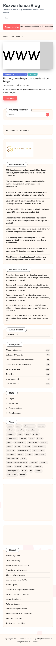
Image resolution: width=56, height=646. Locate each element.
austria (9, 426)
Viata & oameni (12, 384)
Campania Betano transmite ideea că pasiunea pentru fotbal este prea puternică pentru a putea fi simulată (27, 220)
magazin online (38, 450)
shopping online (12, 471)
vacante (38, 471)
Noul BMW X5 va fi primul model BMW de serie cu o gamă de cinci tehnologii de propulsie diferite (27, 193)
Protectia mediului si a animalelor (19, 359)
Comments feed (15, 408)
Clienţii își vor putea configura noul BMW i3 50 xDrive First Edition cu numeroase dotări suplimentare (25, 184)
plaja (23, 458)
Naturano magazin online (16, 609)
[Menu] (6, 18)
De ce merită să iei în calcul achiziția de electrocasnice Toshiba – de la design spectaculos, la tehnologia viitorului (28, 277)
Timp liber (32, 74)
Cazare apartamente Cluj (16, 580)
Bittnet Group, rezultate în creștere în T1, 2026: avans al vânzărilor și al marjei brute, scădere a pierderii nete (26, 240)
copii (20, 434)
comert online (32, 430)
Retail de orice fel (13, 369)
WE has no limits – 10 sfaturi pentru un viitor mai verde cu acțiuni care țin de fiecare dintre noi (27, 318)
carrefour (20, 430)
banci (18, 426)
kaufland (27, 446)
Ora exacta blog (13, 560)
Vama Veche (11, 475)
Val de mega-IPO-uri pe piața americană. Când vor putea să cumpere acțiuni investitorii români (27, 230)
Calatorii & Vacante (14, 355)
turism (24, 471)
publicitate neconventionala (17, 462)
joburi (9, 446)
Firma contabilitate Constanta (19, 613)
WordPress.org (15, 413)
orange (29, 454)
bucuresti (41, 426)
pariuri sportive (12, 458)
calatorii (10, 430)
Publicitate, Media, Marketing (15, 74)
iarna (9, 442)
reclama (34, 462)
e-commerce (12, 438)
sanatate (28, 466)
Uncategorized (12, 379)
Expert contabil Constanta (17, 594)
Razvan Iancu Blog (21, 5)
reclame (43, 462)
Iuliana (8, 305)
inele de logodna (13, 556)
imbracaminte (19, 442)
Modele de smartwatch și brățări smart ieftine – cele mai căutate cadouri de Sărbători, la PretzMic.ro (27, 308)
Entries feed (14, 403)
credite (35, 434)
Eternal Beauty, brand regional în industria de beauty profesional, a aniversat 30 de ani (25, 202)
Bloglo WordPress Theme (28, 642)
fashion (23, 438)
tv (31, 471)
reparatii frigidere (13, 599)
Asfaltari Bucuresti (13, 604)
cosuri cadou (23, 130)
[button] (47, 114)
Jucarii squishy (12, 584)
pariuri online (39, 454)
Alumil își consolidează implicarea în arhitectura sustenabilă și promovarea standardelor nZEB (26, 258)
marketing (10, 454)
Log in (11, 398)
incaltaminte (33, 442)
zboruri (22, 475)
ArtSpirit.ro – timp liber (15, 623)
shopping (38, 466)
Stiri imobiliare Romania (15, 575)
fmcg (31, 438)
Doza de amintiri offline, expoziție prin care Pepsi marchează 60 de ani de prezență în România (26, 249)
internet (43, 442)
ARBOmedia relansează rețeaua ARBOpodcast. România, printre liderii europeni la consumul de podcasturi (26, 172)
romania (18, 466)
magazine (10, 450)
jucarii (17, 446)
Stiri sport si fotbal (14, 618)
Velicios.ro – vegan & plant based (20, 589)
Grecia (39, 438)
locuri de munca (39, 446)
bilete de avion (29, 426)
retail (9, 466)
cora (27, 434)
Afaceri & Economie (14, 350)
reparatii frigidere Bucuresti (17, 565)
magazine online (23, 450)
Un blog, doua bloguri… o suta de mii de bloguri (26, 80)
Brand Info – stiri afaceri (16, 570)
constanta (10, 434)
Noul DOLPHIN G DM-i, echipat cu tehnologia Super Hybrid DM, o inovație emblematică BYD (27, 210)
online (20, 454)
